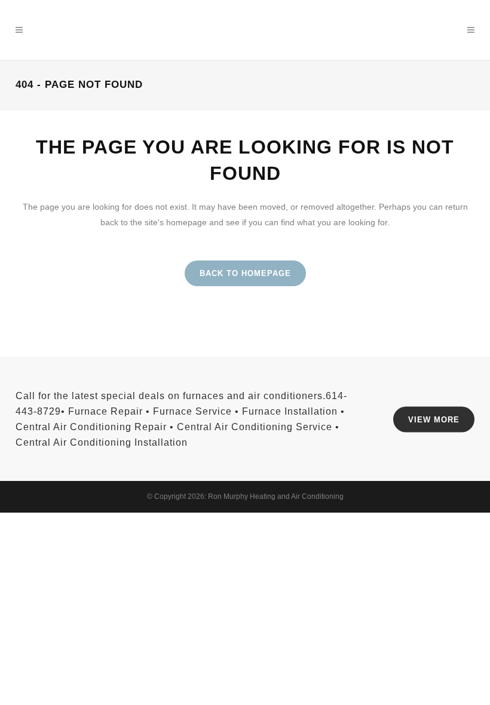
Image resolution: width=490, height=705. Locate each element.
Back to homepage (245, 273)
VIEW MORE (434, 419)
